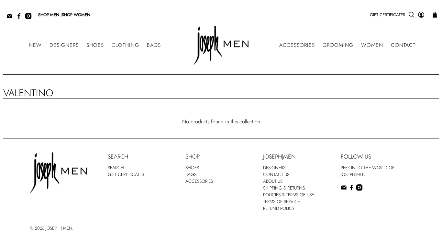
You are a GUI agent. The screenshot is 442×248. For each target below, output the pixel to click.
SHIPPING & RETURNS (284, 188)
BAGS (154, 45)
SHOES (95, 45)
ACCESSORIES (297, 45)
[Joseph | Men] (221, 45)
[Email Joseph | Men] (11, 18)
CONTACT (403, 45)
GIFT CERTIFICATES (387, 15)
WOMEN (372, 45)
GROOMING (338, 45)
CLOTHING (125, 45)
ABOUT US (272, 181)
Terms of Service (281, 201)
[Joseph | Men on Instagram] (30, 18)
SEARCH (116, 167)
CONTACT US (276, 174)
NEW (35, 45)
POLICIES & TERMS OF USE (288, 194)
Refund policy (279, 208)
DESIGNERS (64, 45)
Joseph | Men (59, 228)
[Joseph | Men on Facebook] (20, 18)
